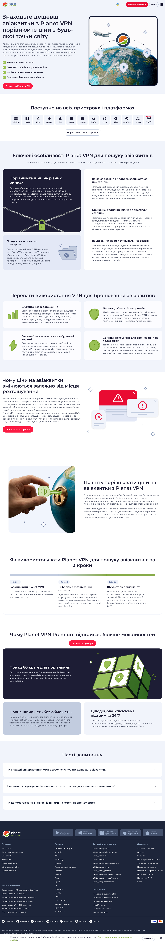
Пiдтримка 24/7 (144, 878)
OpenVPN (59, 908)
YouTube (54, 921)
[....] (9, 4)
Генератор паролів (102, 909)
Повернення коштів (146, 867)
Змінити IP (7, 856)
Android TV (60, 911)
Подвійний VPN (9, 863)
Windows (59, 889)
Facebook (24, 921)
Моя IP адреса (99, 905)
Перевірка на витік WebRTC (106, 898)
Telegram (10, 921)
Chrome (58, 871)
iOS (56, 856)
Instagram (68, 921)
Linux (57, 897)
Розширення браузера (65, 867)
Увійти (153, 5)
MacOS (58, 893)
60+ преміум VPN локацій (14, 912)
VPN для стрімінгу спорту (105, 852)
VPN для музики (100, 856)
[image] (11, 832)
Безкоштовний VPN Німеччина (16, 905)
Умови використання (147, 863)
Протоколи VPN (9, 871)
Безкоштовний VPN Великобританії (19, 897)
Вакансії (141, 856)
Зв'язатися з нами (145, 848)
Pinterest (83, 921)
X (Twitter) (39, 921)
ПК (56, 885)
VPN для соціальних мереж (106, 863)
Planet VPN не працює (18, 429)
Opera (57, 882)
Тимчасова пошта (101, 912)
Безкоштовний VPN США (14, 894)
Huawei (58, 863)
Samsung (59, 860)
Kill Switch (6, 860)
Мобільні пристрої (63, 848)
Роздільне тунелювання (13, 852)
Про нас (141, 852)
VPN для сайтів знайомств (105, 878)
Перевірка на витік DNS (104, 894)
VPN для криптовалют (103, 882)
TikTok (96, 921)
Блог (139, 882)
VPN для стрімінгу (101, 848)
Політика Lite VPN (145, 874)
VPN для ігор (99, 860)
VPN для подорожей (102, 871)
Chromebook (61, 900)
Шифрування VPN (10, 867)
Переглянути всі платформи (82, 132)
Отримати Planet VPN (137, 4)
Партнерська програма (148, 860)
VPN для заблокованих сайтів (107, 874)
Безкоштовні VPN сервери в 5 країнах (20, 890)
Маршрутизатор (62, 904)
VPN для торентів (101, 867)
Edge (57, 878)
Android (58, 852)
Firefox (58, 874)
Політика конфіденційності (150, 871)
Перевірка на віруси (103, 901)
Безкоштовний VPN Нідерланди (17, 901)
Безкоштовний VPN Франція (15, 909)
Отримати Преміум (82, 643)
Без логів (6, 848)
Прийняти (148, 939)
